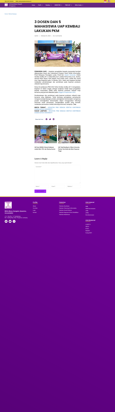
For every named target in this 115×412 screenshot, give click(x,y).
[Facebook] (6, 221)
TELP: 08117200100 (9, 1)
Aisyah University (70, 75)
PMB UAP (67, 5)
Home (33, 5)
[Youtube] (10, 221)
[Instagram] (14, 221)
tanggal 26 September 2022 (66, 92)
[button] (46, 119)
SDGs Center (78, 5)
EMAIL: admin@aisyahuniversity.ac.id (23, 1)
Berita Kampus (13, 14)
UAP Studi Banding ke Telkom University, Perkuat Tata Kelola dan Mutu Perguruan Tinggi (69, 149)
